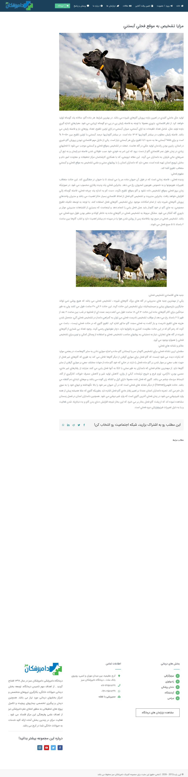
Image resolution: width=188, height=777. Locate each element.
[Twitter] (53, 747)
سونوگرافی (169, 676)
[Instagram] (39, 747)
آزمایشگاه (169, 693)
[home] (43, 665)
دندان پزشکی (167, 687)
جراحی (171, 698)
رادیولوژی (169, 681)
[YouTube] (46, 747)
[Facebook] (60, 747)
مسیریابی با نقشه (107, 696)
